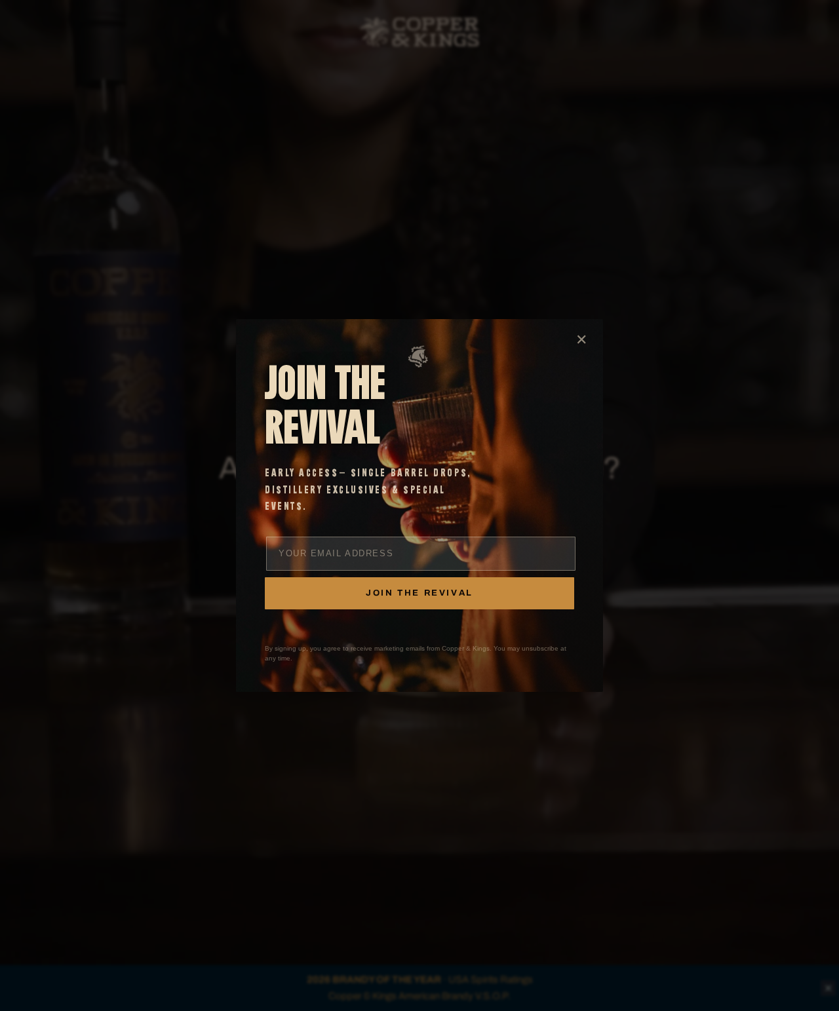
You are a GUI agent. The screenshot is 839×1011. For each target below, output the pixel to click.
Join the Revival (419, 593)
